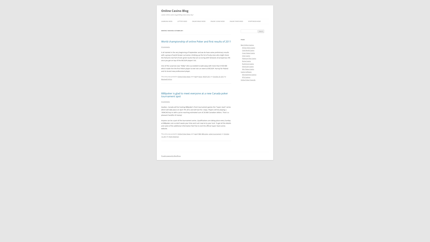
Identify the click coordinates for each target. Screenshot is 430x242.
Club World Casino (248, 50)
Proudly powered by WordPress (171, 156)
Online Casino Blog (174, 11)
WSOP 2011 (206, 77)
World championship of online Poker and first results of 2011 (196, 41)
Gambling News (166, 21)
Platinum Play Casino (249, 58)
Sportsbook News (254, 21)
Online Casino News (218, 21)
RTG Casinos (246, 77)
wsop (200, 77)
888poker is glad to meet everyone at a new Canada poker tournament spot (194, 95)
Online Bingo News (199, 21)
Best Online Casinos (247, 45)
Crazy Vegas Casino (248, 53)
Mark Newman (174, 137)
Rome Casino (246, 61)
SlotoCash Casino (248, 67)
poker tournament (215, 134)
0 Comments (165, 47)
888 (200, 134)
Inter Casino (246, 56)
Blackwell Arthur (166, 79)
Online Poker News (236, 21)
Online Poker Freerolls (248, 80)
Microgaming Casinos (249, 75)
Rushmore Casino (248, 64)
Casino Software (246, 72)
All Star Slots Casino (248, 48)
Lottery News (182, 21)
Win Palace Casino (248, 69)
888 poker (205, 134)
